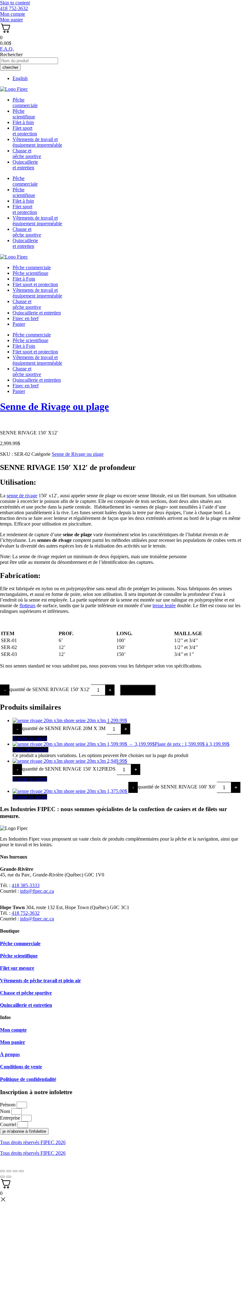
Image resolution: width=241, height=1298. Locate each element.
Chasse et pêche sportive (27, 153)
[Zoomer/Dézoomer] (2, 1171)
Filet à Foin (24, 278)
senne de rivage (22, 495)
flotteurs (27, 605)
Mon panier (12, 1042)
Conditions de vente (21, 1066)
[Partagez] (15, 1171)
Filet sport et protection (35, 284)
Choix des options (30, 749)
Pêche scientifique (30, 273)
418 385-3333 (26, 885)
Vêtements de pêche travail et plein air (40, 980)
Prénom (8, 1104)
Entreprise (10, 1118)
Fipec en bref (26, 318)
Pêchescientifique (24, 113)
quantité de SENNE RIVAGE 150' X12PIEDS (68, 769)
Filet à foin (23, 122)
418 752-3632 (26, 913)
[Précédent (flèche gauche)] (2, 1177)
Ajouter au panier (137, 690)
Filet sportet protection (25, 130)
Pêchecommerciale (25, 102)
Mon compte (13, 1030)
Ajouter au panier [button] (30, 738)
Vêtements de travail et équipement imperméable (37, 142)
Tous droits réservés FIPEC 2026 (33, 1142)
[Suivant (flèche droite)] (8, 1177)
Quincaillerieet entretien (25, 164)
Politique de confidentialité (28, 1079)
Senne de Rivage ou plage (54, 406)
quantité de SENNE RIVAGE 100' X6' (177, 786)
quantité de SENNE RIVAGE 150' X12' (49, 689)
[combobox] (29, 60)
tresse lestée (164, 605)
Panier (19, 324)
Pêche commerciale (32, 267)
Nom (5, 1111)
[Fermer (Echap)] (21, 1171)
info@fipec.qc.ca (37, 891)
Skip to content (15, 2)
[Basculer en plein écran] (8, 1171)
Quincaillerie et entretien (37, 312)
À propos (10, 1054)
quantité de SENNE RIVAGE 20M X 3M (63, 728)
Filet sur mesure (17, 968)
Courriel (9, 1124)
